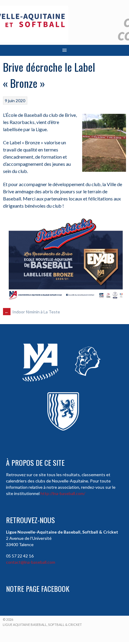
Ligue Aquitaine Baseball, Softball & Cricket (42, 624)
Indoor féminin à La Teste (32, 311)
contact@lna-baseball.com (30, 562)
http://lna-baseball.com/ (62, 493)
